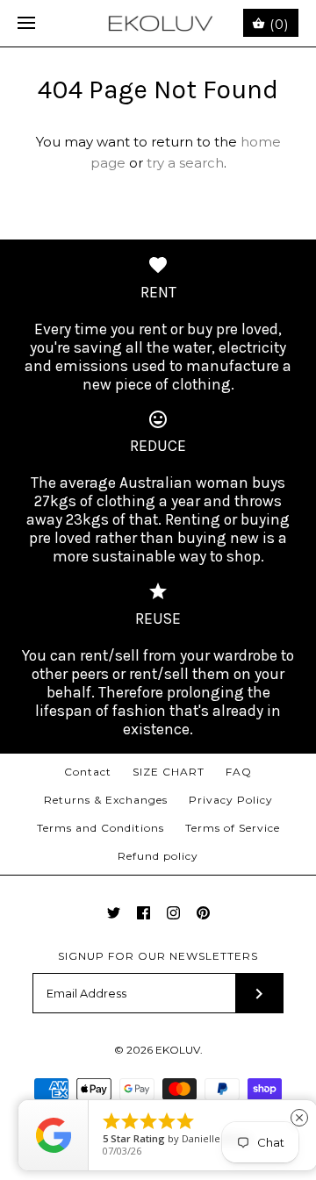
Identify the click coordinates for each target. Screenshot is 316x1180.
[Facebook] (143, 912)
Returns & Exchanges (106, 799)
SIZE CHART (169, 771)
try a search (185, 162)
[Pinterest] (203, 912)
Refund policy (158, 855)
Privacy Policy (231, 799)
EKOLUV (177, 1049)
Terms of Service (232, 827)
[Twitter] (113, 912)
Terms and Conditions (100, 827)
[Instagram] (173, 912)
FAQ (239, 771)
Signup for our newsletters (158, 955)
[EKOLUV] (158, 23)
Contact (87, 771)
